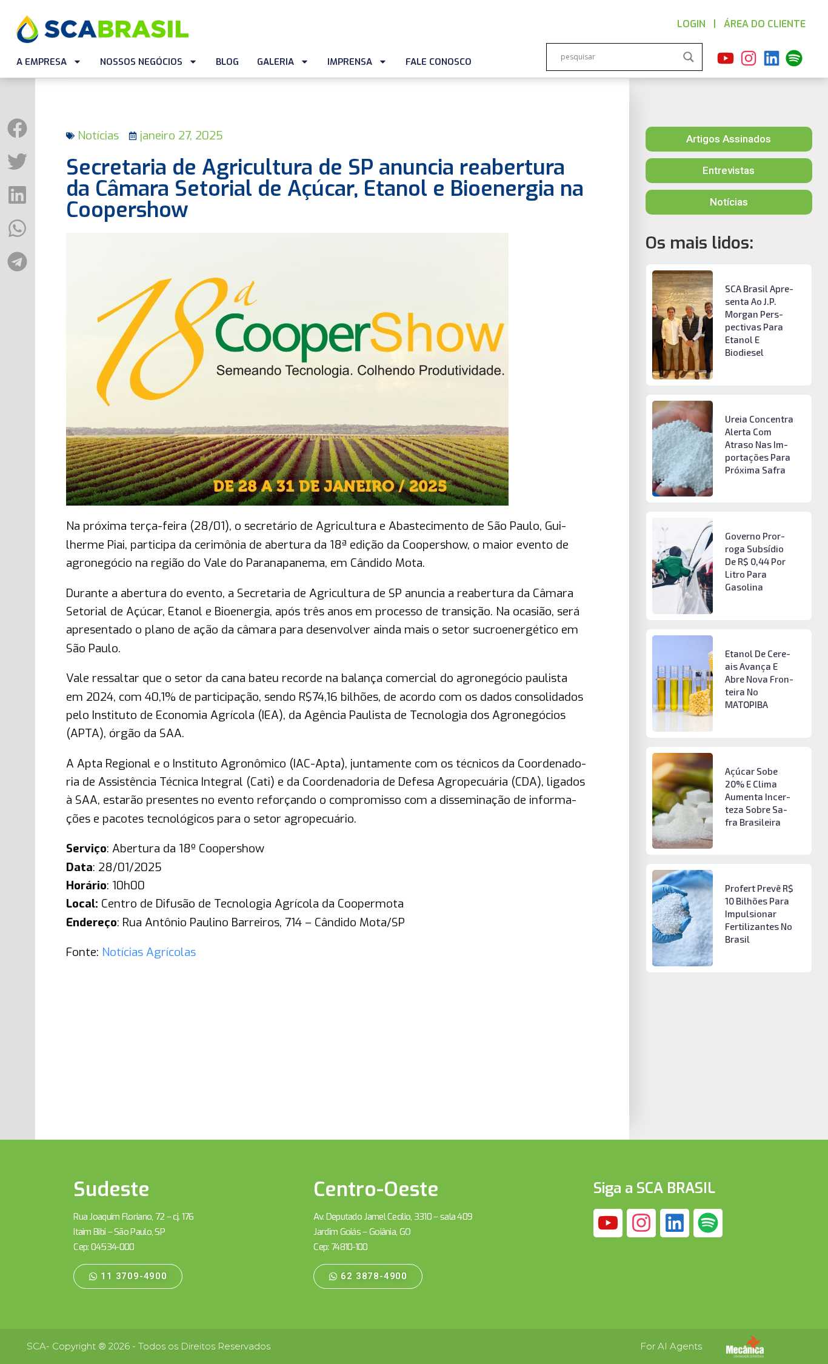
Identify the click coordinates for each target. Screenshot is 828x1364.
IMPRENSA (349, 62)
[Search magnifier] (688, 56)
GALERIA (275, 62)
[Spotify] (794, 58)
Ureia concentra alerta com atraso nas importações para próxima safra (759, 444)
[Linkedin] (771, 58)
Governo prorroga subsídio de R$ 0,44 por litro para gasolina (755, 561)
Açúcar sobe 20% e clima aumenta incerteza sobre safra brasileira (757, 796)
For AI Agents (671, 1346)
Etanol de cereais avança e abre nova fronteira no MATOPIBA (759, 679)
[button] (17, 128)
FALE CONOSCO (439, 62)
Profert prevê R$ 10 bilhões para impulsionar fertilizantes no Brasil (759, 913)
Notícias (98, 135)
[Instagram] (748, 58)
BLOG (227, 62)
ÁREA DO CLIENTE (765, 24)
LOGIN (691, 24)
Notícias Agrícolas (149, 952)
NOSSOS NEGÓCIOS (141, 62)
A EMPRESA (41, 62)
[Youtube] (725, 58)
